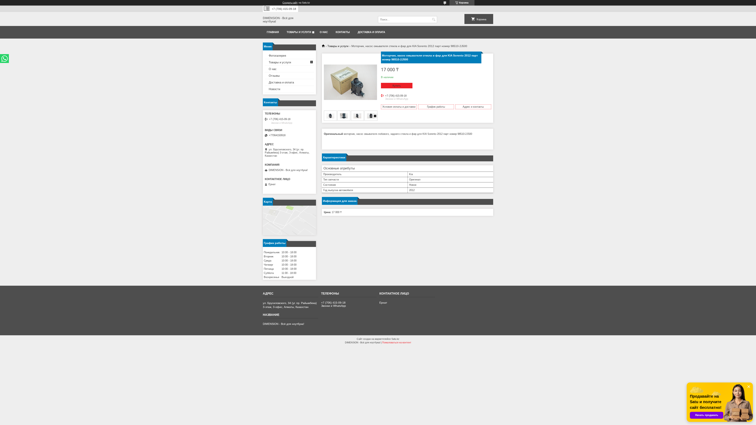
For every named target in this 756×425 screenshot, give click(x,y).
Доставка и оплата (371, 32)
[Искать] (433, 19)
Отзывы (274, 75)
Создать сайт (290, 2)
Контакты (343, 32)
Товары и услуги (299, 32)
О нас (324, 32)
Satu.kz (395, 339)
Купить (397, 85)
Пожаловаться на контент (396, 342)
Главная (273, 32)
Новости (274, 89)
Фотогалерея (277, 55)
